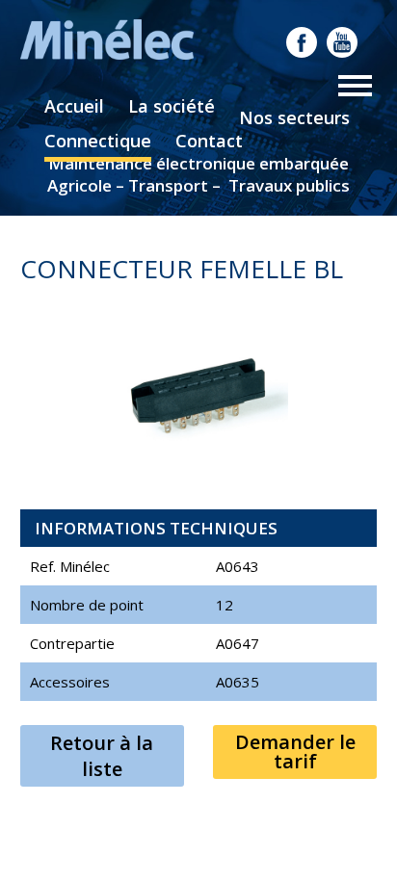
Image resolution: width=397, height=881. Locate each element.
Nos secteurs (294, 117)
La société (171, 105)
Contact (209, 140)
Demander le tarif (295, 751)
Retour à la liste (101, 756)
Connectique (97, 140)
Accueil (74, 105)
